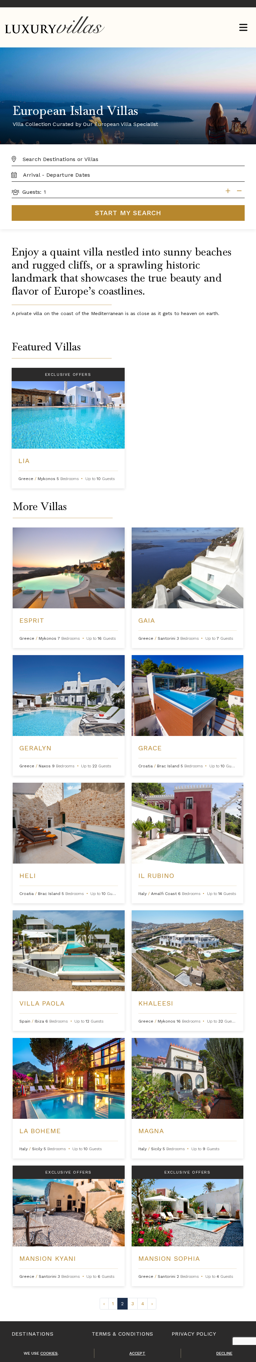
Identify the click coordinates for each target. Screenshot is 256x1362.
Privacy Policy (194, 1334)
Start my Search (128, 213)
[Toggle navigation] (243, 28)
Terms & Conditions (123, 1334)
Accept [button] (137, 1353)
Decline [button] (224, 1353)
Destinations (33, 1334)
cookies (49, 1353)
